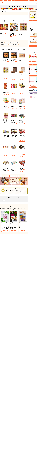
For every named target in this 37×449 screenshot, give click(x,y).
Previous (1, 222)
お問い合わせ (28, 2)
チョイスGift (35, 0)
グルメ (30, 21)
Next (26, 222)
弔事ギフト (31, 0)
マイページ (27, 4)
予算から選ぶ (18, 6)
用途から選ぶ (8, 6)
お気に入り (30, 4)
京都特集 (31, 30)
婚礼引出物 (31, 29)
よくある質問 (34, 2)
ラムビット (28, 0)
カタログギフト (3, 6)
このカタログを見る (5, 230)
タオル (30, 25)
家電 (30, 28)
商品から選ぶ (13, 6)
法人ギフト (28, 6)
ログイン (33, 4)
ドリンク (31, 22)
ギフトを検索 (34, 6)
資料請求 (32, 2)
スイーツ (3, 200)
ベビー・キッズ (32, 27)
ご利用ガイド (24, 2)
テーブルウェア (32, 26)
